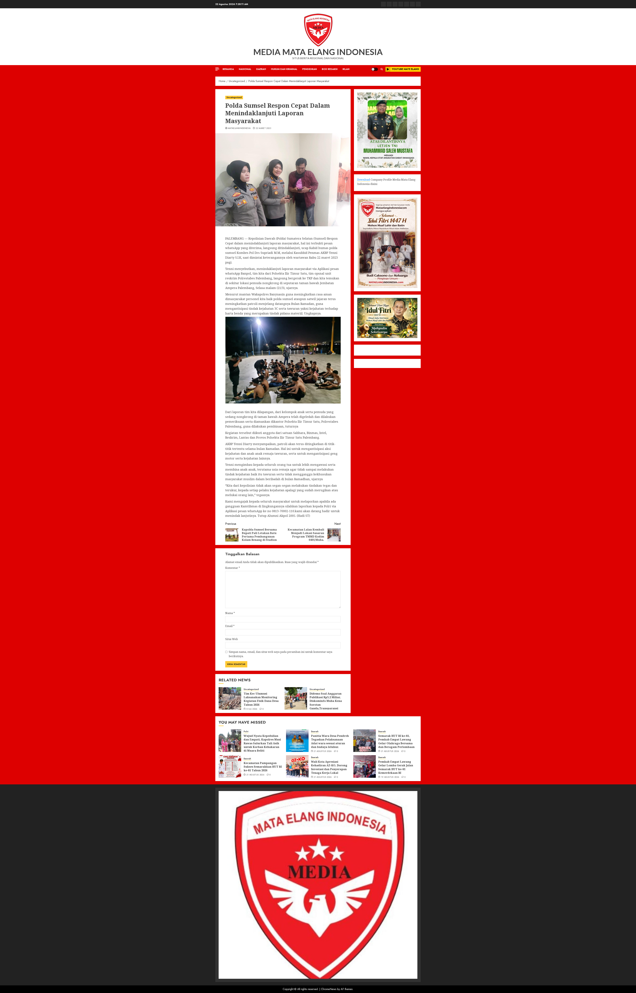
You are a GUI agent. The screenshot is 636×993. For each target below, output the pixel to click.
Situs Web (231, 639)
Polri (246, 731)
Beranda (228, 69)
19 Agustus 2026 (390, 777)
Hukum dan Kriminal (284, 69)
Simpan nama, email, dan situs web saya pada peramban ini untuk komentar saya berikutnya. (280, 654)
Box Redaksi (330, 69)
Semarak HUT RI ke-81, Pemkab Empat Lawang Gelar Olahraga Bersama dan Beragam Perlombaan (396, 741)
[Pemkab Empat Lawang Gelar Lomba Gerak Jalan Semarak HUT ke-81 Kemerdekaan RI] (364, 766)
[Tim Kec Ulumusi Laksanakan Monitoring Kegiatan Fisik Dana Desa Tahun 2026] (230, 698)
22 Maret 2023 (263, 128)
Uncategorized (234, 97)
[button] (382, 69)
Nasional (245, 69)
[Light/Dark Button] (374, 69)
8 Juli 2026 (251, 709)
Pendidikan (309, 69)
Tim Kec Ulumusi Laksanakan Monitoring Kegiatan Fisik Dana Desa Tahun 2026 (261, 699)
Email (230, 626)
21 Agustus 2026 (323, 751)
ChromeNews (328, 989)
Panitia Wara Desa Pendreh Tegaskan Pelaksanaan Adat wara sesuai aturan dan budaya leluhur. (330, 741)
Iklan (346, 69)
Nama (230, 613)
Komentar (232, 568)
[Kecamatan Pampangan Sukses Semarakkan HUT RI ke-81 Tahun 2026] (230, 766)
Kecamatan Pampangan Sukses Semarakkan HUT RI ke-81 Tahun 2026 (263, 766)
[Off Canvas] (217, 69)
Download (363, 179)
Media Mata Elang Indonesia (318, 52)
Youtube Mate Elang (405, 69)
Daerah (261, 69)
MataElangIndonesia (239, 128)
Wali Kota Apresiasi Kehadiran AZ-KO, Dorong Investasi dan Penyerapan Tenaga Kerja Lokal (329, 767)
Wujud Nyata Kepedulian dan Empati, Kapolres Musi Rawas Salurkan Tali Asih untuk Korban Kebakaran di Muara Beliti (262, 743)
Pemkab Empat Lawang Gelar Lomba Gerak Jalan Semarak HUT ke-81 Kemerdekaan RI (395, 767)
